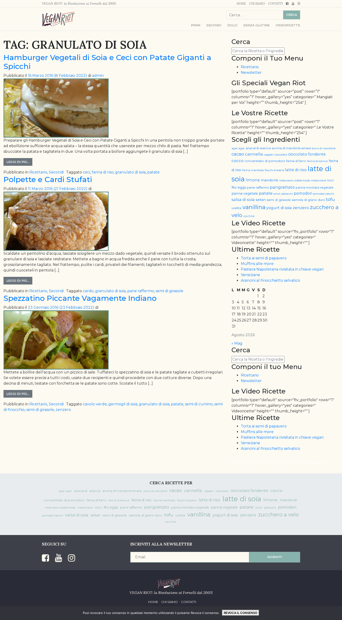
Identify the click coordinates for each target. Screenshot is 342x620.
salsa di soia (243, 199)
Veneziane (250, 275)
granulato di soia (130, 172)
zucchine (248, 216)
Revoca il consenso (240, 613)
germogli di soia (122, 404)
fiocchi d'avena (274, 170)
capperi (268, 154)
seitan (261, 200)
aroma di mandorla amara (291, 148)
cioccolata (280, 154)
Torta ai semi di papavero (264, 258)
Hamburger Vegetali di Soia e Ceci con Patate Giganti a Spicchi (107, 62)
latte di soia (241, 499)
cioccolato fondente (307, 154)
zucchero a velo (278, 514)
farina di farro (296, 161)
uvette (236, 208)
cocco (237, 160)
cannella (254, 154)
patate (153, 172)
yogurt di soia (279, 207)
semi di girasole (169, 291)
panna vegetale (244, 193)
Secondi (213, 25)
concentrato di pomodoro (265, 161)
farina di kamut (317, 161)
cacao (237, 154)
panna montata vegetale (314, 187)
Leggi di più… (18, 162)
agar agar (238, 148)
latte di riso (296, 169)
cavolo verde (95, 404)
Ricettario (38, 172)
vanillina (253, 206)
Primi (195, 25)
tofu (330, 199)
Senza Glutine (256, 25)
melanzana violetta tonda (294, 180)
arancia (265, 148)
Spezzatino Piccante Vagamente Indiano (80, 298)
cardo (88, 291)
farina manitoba (253, 170)
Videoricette (288, 25)
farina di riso (103, 172)
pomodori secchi (323, 193)
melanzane (318, 180)
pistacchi (287, 193)
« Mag (236, 343)
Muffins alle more (257, 263)
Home (241, 4)
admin (98, 75)
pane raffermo (140, 291)
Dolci (232, 25)
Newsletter (251, 72)
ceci (86, 172)
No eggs (238, 187)
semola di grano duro (308, 200)
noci (330, 180)
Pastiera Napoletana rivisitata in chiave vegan (282, 269)
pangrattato (282, 187)
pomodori (303, 193)
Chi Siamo (257, 4)
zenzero (63, 409)
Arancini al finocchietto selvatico (270, 280)
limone (253, 180)
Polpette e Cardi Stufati (47, 179)
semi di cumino (199, 404)
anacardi (252, 148)
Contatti (275, 4)
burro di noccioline (323, 148)
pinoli (277, 193)
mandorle (269, 180)
